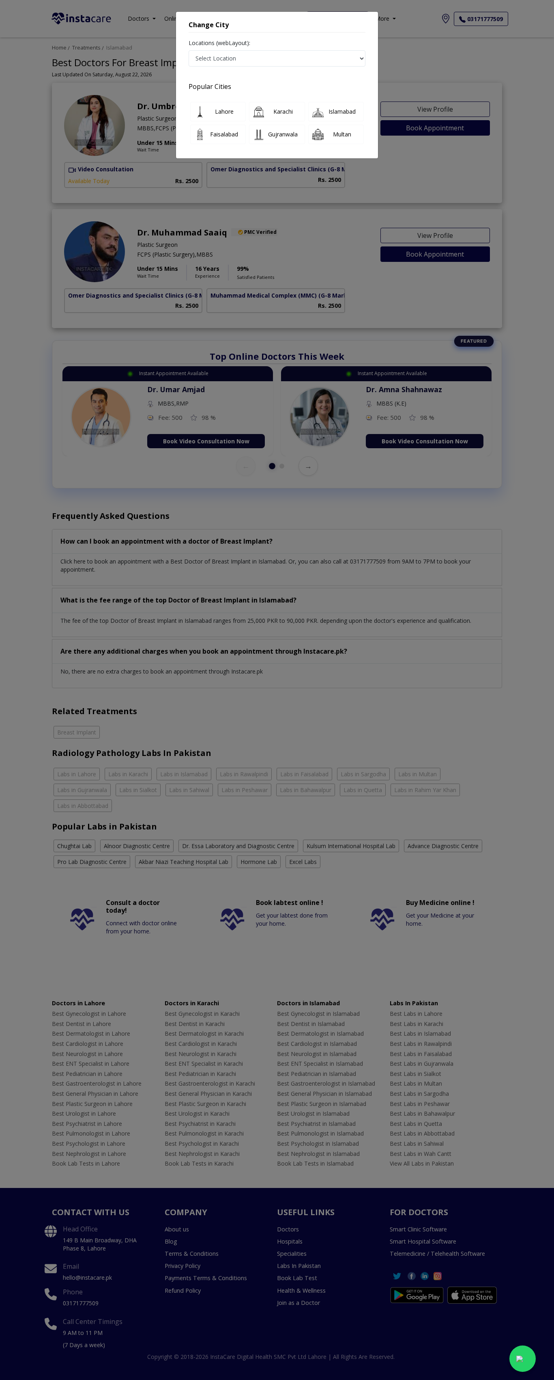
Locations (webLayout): (219, 43)
